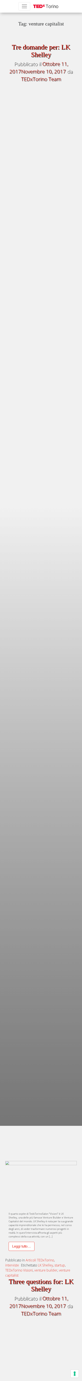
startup (59, 1265)
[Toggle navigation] (24, 6)
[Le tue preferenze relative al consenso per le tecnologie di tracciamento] (75, 1374)
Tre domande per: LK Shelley (41, 50)
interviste (12, 1265)
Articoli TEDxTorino (40, 1260)
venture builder (45, 1270)
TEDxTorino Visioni (19, 1270)
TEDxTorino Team (41, 78)
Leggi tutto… (21, 1247)
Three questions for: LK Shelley (41, 1285)
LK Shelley (45, 1265)
